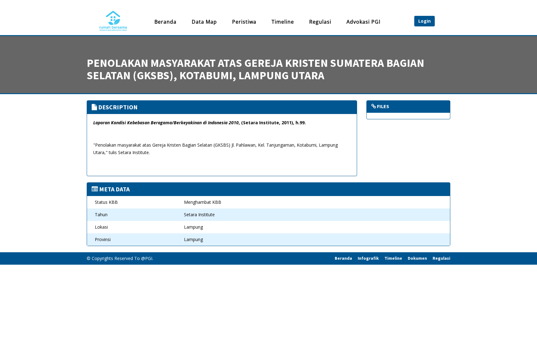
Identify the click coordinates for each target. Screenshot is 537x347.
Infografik (368, 258)
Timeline (283, 21)
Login (424, 21)
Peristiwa (244, 21)
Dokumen (417, 258)
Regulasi (320, 21)
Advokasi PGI (363, 21)
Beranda (165, 21)
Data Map (204, 21)
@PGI (146, 258)
